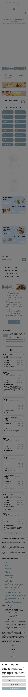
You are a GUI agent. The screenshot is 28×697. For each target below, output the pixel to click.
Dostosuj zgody (14, 684)
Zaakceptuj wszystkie (14, 688)
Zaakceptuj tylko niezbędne (14, 680)
